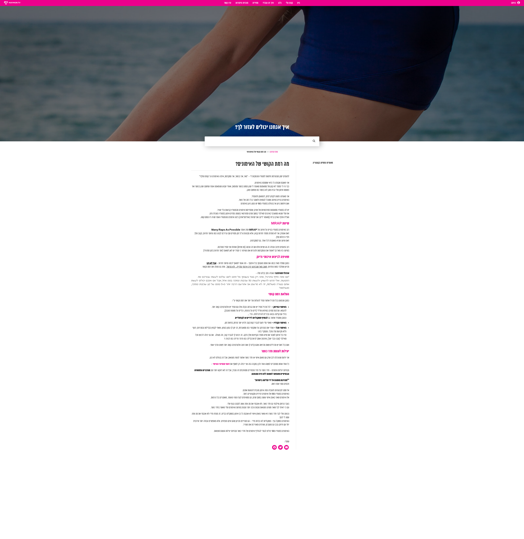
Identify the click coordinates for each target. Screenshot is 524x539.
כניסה (513, 2)
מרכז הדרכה (274, 152)
